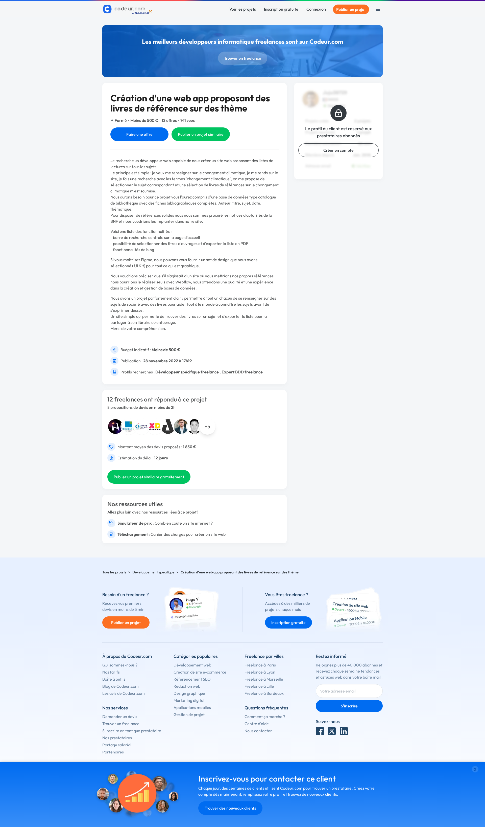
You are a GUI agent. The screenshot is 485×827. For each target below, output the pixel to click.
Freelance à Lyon (260, 672)
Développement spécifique (153, 572)
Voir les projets (242, 9)
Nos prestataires (117, 737)
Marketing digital (189, 700)
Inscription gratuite (281, 9)
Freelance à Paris (260, 664)
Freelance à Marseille (264, 679)
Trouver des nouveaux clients (230, 808)
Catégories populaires (196, 656)
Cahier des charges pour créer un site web (188, 534)
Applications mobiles (192, 707)
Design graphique (189, 693)
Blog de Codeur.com (120, 686)
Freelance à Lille (259, 686)
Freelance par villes (264, 656)
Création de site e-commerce (200, 672)
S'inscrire (349, 705)
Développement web (192, 664)
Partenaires (113, 751)
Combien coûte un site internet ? (184, 523)
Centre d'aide (257, 723)
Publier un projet (351, 9)
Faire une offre (139, 134)
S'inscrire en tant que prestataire (131, 730)
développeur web (155, 160)
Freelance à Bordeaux (264, 693)
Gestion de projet (189, 714)
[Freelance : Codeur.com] (128, 9)
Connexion (316, 9)
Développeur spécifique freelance (187, 371)
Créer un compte (338, 150)
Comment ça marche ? (265, 716)
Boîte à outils (113, 679)
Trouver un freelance (242, 58)
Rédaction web (187, 686)
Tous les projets (114, 572)
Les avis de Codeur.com (123, 693)
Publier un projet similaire (201, 134)
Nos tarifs (111, 672)
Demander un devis (119, 716)
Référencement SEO (192, 679)
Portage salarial (116, 744)
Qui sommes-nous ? (119, 664)
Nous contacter (258, 730)
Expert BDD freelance (242, 371)
